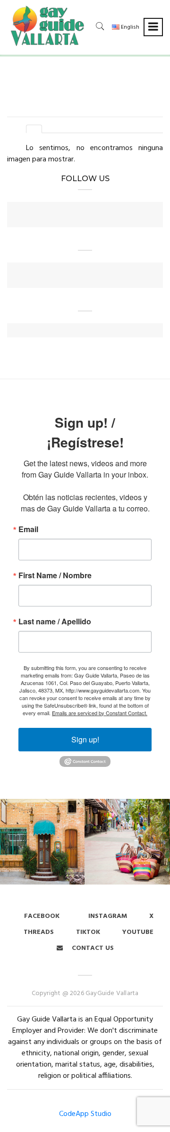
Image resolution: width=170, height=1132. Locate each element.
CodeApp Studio (85, 1114)
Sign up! (85, 739)
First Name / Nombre (55, 575)
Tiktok (88, 932)
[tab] (34, 129)
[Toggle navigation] (153, 27)
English (129, 27)
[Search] (100, 26)
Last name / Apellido (54, 621)
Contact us (92, 948)
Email (28, 529)
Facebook (42, 916)
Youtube (137, 932)
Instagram (106, 916)
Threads (39, 932)
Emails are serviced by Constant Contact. (99, 713)
